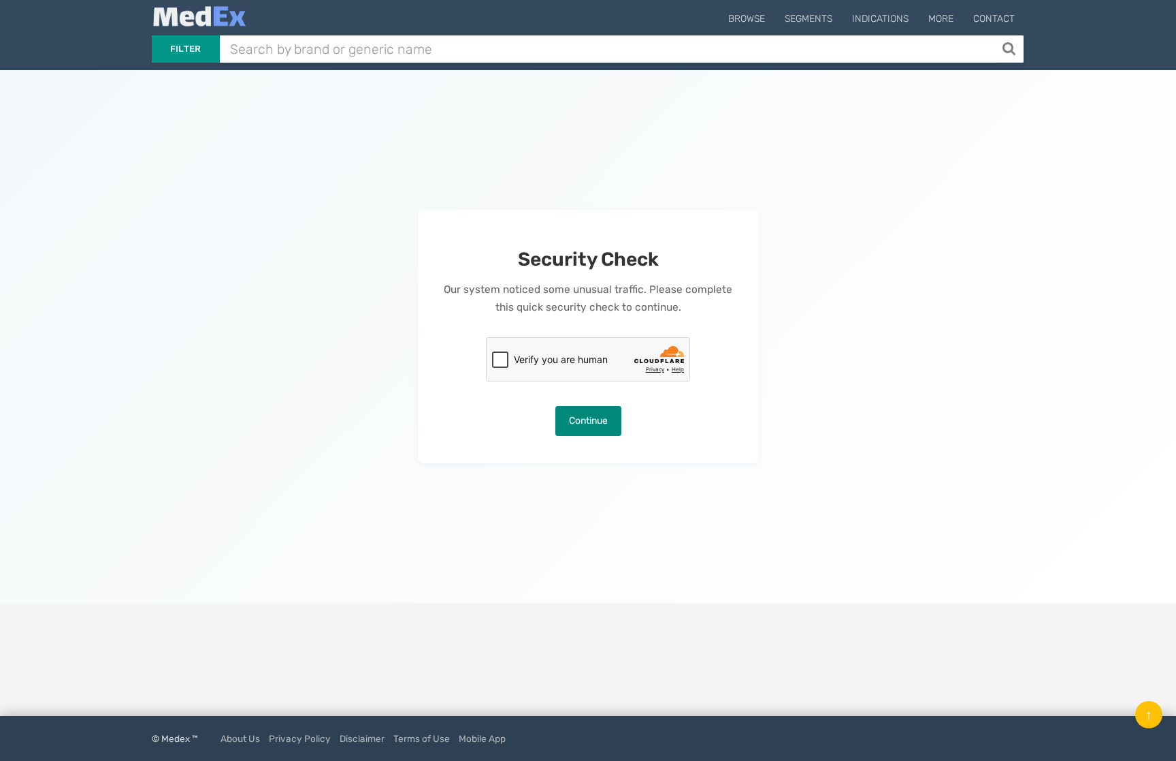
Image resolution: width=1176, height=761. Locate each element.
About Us (240, 738)
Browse (746, 19)
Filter (185, 49)
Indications (880, 19)
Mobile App (482, 738)
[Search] (1010, 49)
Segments (808, 19)
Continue (588, 420)
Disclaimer (362, 738)
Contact (994, 19)
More (940, 19)
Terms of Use (421, 738)
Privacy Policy (300, 738)
